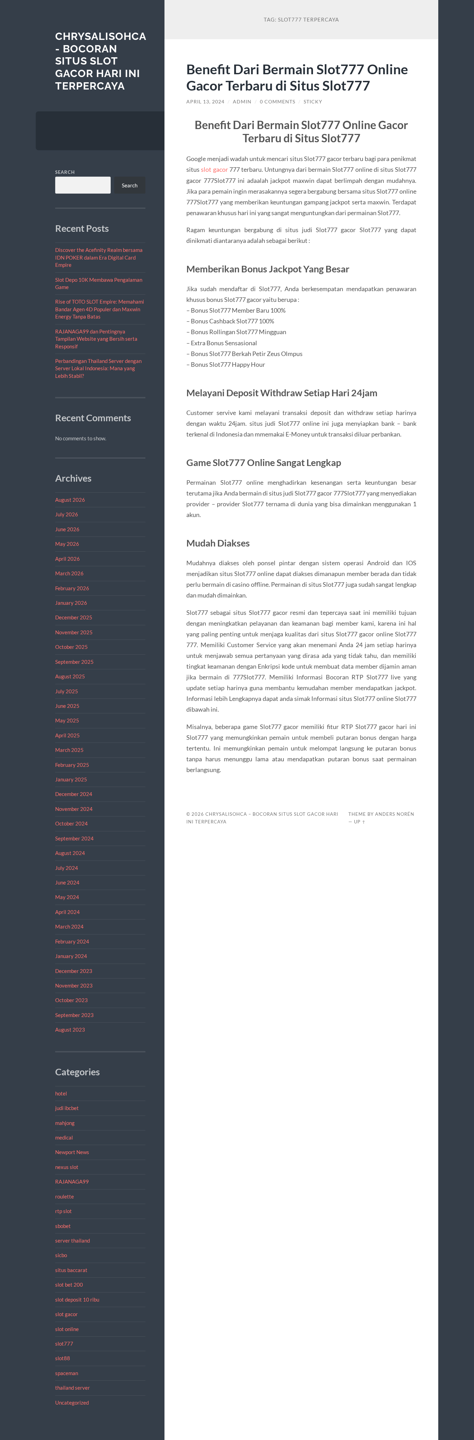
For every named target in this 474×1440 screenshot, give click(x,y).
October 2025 (71, 647)
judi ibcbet (67, 1108)
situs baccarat (71, 1270)
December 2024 (73, 794)
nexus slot (66, 1167)
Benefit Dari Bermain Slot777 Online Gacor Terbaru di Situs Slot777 (297, 77)
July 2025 (66, 691)
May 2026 (67, 544)
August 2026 (70, 500)
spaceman (66, 1373)
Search (65, 172)
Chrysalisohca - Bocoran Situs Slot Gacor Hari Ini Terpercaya (100, 61)
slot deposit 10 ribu (77, 1299)
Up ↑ (360, 821)
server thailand (72, 1240)
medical (64, 1137)
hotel (61, 1093)
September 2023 (74, 1015)
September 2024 (74, 838)
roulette (64, 1196)
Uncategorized (72, 1402)
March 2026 (69, 573)
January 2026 (71, 603)
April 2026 (67, 559)
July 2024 (66, 868)
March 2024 (69, 926)
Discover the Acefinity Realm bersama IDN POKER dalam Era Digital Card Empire (99, 257)
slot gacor (66, 1314)
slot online (67, 1329)
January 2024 (71, 956)
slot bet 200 (69, 1284)
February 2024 (72, 941)
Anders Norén (394, 814)
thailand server (72, 1387)
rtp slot (63, 1211)
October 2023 (71, 1000)
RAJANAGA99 (72, 1181)
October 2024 (71, 823)
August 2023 (70, 1029)
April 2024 (67, 912)
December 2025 (73, 617)
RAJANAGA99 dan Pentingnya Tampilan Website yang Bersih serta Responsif (96, 338)
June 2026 (67, 529)
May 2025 (67, 720)
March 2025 (69, 750)
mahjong (65, 1123)
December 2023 (73, 971)
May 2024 (67, 897)
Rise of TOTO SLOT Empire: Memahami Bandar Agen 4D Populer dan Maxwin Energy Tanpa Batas (99, 309)
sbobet (63, 1226)
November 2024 (74, 809)
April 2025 (67, 735)
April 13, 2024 (205, 101)
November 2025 (74, 632)
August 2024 (70, 853)
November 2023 (74, 985)
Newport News (72, 1152)
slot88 (62, 1358)
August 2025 (70, 676)
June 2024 (67, 882)
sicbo (61, 1255)
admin (242, 101)
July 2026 (66, 514)
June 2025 (67, 706)
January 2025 (71, 779)
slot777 (64, 1343)
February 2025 (72, 765)
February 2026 (72, 588)
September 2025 (74, 662)
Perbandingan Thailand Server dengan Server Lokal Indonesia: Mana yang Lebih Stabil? (98, 368)
